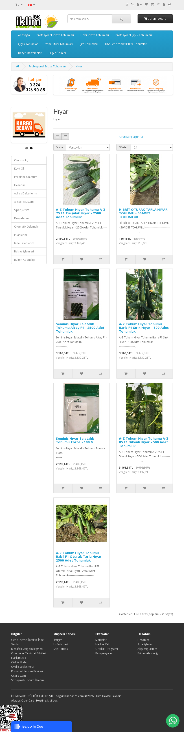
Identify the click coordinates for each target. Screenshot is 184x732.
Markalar (101, 640)
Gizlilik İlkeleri (19, 662)
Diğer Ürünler (57, 53)
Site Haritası (60, 649)
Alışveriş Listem (24, 202)
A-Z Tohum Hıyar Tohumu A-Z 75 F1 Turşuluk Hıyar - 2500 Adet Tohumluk (80, 213)
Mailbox (52, 700)
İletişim (57, 640)
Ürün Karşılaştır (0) (131, 137)
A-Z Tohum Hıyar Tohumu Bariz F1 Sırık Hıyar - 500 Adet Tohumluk (144, 328)
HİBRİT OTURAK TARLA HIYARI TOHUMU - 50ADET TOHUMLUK (144, 213)
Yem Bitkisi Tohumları (59, 44)
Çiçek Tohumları (28, 44)
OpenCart (27, 700)
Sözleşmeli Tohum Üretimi (27, 680)
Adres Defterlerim (25, 193)
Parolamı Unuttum (25, 177)
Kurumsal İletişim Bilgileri (27, 671)
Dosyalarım (21, 218)
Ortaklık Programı (106, 649)
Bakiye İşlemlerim (25, 251)
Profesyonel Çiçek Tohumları (134, 35)
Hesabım (20, 185)
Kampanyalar (103, 653)
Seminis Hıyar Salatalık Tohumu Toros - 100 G (75, 440)
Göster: (123, 147)
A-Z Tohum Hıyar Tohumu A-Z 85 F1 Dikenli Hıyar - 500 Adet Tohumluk (144, 442)
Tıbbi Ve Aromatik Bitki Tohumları (126, 44)
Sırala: (60, 147)
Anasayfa (24, 35)
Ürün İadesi (60, 644)
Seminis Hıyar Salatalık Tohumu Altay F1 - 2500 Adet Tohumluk (80, 328)
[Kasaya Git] (158, 4)
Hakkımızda (18, 658)
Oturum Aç (21, 160)
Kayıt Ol (19, 168)
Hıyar (79, 66)
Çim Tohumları (88, 44)
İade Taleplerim (24, 243)
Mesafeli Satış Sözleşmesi (27, 649)
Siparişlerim (21, 210)
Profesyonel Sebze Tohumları (55, 35)
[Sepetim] (152, 4)
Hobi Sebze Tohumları (95, 35)
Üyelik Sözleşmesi (22, 667)
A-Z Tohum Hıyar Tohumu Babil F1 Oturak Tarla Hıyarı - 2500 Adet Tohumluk (80, 556)
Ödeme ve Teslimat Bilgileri (28, 653)
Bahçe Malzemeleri (30, 53)
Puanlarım (20, 235)
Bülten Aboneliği (24, 260)
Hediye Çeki (102, 644)
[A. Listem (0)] (146, 4)
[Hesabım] (139, 4)
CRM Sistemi (18, 676)
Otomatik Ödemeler (27, 226)
